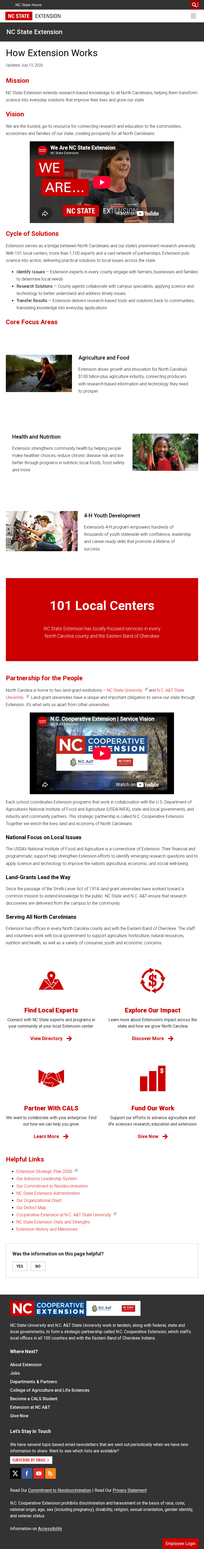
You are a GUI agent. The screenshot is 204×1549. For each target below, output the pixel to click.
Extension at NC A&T (30, 1407)
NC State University (124, 690)
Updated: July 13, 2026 (24, 65)
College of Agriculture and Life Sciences (50, 1390)
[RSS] (50, 1473)
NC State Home (28, 5)
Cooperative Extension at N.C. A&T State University (63, 1214)
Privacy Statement (130, 1490)
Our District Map (31, 1207)
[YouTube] (38, 1473)
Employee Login (180, 1543)
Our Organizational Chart (38, 1200)
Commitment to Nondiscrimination (59, 1490)
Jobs (15, 1373)
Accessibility (50, 1528)
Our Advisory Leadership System (46, 1178)
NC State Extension (34, 32)
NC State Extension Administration (48, 1193)
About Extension (26, 1364)
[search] (195, 5)
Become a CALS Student (33, 1398)
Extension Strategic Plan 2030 (44, 1171)
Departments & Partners (33, 1381)
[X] (15, 1473)
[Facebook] (27, 1473)
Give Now (19, 1415)
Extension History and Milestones (47, 1229)
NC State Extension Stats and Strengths (53, 1222)
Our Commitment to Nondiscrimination (52, 1186)
